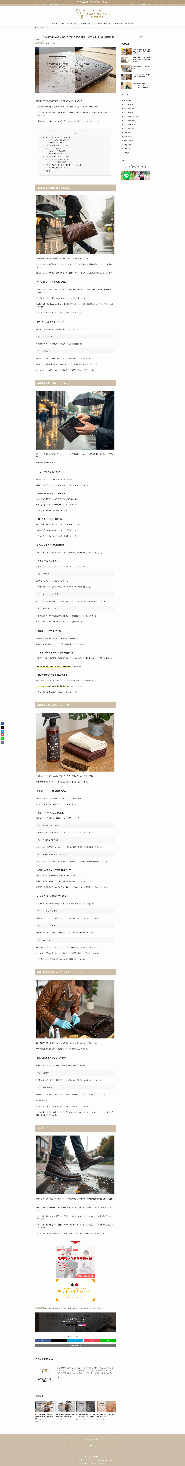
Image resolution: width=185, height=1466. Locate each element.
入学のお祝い (127, 133)
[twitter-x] (134, 5)
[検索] (149, 5)
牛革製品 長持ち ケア (97, 1308)
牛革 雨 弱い (76, 1308)
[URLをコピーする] (2, 742)
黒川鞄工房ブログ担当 (45, 1380)
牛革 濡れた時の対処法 (54, 1308)
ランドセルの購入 (128, 121)
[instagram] (136, 5)
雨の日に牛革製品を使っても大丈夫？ (58, 137)
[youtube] (144, 5)
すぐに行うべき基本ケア (56, 148)
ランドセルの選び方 (129, 125)
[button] (43, 1340)
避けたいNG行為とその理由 (57, 153)
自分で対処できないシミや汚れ (58, 168)
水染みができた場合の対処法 (57, 151)
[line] (141, 5)
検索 (141, 37)
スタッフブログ (128, 105)
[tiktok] (139, 5)
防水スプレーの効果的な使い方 (58, 159)
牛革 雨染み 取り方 (86, 1308)
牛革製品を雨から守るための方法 (57, 156)
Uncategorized (127, 100)
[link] (59, 1376)
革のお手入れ (40, 43)
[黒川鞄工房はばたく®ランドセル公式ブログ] (92, 14)
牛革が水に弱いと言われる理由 (58, 140)
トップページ (77, 1460)
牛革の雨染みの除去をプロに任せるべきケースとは (63, 165)
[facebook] (131, 5)
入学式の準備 (127, 137)
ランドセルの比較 (128, 113)
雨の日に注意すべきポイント (57, 142)
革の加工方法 (127, 149)
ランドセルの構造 (128, 108)
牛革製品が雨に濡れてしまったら (57, 145)
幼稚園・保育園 (128, 141)
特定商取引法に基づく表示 (104, 1460)
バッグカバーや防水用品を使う (58, 162)
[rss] (146, 5)
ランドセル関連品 (128, 129)
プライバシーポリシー (88, 1460)
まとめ (47, 171)
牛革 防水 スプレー (66, 1308)
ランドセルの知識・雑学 (130, 117)
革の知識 (126, 153)
